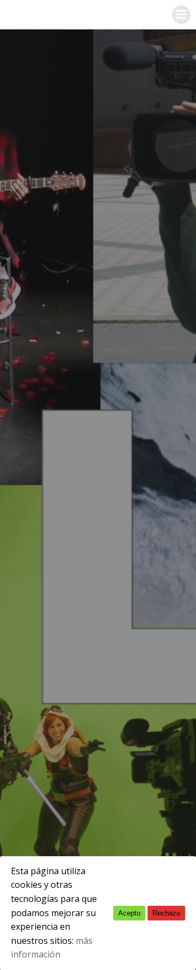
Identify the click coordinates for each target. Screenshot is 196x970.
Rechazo (166, 913)
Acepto (129, 913)
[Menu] (181, 14)
